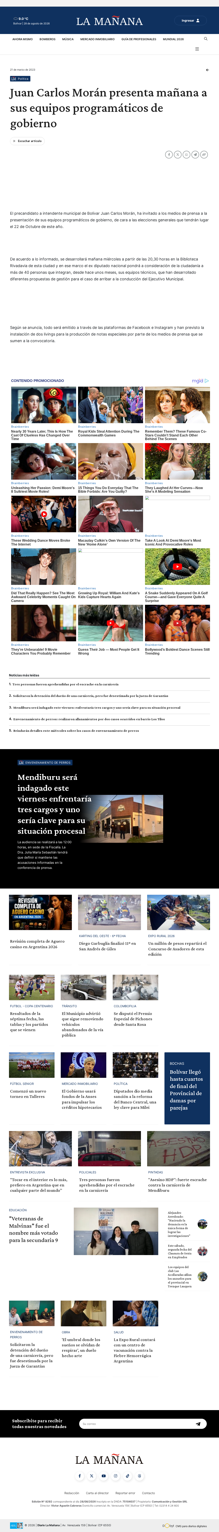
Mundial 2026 (173, 39)
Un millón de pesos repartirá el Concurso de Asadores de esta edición (177, 949)
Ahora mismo (22, 39)
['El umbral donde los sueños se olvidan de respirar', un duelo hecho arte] (83, 1313)
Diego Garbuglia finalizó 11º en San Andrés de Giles (107, 946)
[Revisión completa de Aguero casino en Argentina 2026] (40, 912)
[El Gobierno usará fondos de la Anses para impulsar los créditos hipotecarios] (83, 1065)
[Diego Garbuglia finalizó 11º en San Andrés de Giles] (109, 912)
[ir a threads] (139, 1476)
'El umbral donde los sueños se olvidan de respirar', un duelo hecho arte (81, 1347)
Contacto (148, 1493)
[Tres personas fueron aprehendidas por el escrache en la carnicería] (109, 1148)
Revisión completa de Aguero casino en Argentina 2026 (37, 944)
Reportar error (125, 1493)
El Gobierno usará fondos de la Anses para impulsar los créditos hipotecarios (82, 1099)
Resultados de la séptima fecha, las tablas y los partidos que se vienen (29, 1021)
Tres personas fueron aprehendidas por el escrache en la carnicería (65, 684)
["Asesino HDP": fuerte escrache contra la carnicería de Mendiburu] (178, 1148)
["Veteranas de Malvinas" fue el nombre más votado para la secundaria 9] (116, 1231)
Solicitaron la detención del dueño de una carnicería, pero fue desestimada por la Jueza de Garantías (90, 696)
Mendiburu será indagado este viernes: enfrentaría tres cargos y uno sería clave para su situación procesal (96, 707)
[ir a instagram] (115, 1476)
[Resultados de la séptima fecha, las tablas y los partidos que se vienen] (32, 987)
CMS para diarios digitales (191, 1526)
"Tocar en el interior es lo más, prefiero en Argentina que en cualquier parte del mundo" (38, 1185)
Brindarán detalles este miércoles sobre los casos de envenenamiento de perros (76, 730)
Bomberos (47, 39)
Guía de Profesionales (138, 39)
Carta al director (97, 1493)
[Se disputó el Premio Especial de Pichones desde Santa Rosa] (135, 987)
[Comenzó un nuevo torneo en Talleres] (32, 1065)
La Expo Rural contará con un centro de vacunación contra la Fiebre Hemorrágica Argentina (134, 1350)
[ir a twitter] (91, 1476)
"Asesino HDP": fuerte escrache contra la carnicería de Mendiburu (177, 1185)
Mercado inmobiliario (97, 39)
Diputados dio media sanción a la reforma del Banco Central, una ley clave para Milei (135, 1099)
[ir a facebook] (79, 1476)
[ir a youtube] (103, 1476)
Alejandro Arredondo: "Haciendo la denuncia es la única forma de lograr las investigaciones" (179, 1224)
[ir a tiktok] (127, 1476)
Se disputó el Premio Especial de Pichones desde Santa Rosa (133, 1019)
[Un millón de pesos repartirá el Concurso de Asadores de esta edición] (178, 912)
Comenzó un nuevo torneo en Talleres (28, 1093)
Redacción (71, 1493)
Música (68, 39)
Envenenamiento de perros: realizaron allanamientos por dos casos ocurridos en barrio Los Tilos (89, 719)
